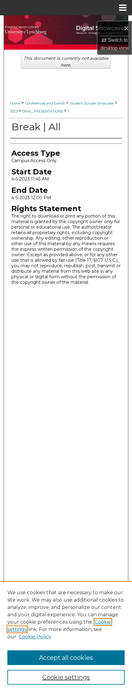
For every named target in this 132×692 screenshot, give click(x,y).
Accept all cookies (66, 657)
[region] (66, 636)
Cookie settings (66, 677)
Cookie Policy (35, 637)
